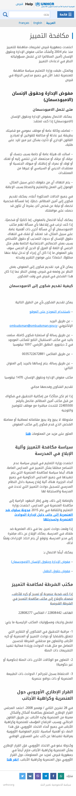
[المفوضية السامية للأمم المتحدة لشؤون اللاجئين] (50, 5)
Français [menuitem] (24, 23)
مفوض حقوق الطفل (56, 571)
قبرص (19, 4)
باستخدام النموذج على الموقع (49, 312)
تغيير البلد (45, 784)
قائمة (66, 14)
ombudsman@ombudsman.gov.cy (33, 326)
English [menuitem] (37, 23)
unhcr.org (8, 784)
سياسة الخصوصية (61, 784)
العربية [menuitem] (51, 23)
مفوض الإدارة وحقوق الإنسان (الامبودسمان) (40, 562)
